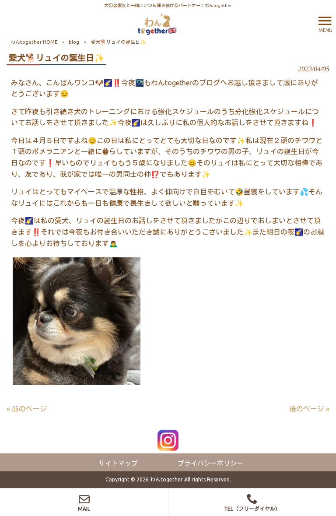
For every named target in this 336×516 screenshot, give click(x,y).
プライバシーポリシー (210, 463)
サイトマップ (118, 463)
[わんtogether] (157, 23)
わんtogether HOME (33, 42)
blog (74, 42)
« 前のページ (27, 409)
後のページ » (309, 409)
